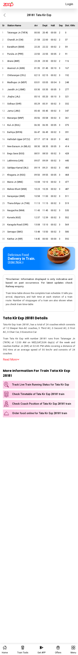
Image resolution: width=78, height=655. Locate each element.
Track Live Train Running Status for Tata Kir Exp (40, 384)
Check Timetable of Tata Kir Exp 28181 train (38, 394)
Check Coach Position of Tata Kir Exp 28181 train (41, 403)
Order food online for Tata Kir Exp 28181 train (39, 413)
